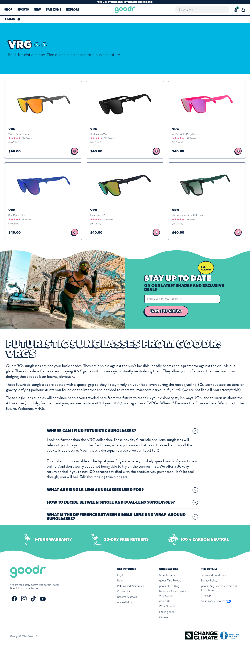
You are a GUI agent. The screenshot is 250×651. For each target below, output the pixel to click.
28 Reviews (190, 219)
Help (120, 580)
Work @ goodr (167, 606)
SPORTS (23, 9)
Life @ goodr (166, 612)
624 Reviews (27, 138)
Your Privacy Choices (213, 601)
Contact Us (123, 591)
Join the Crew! (166, 311)
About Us (164, 601)
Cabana (163, 617)
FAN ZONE (53, 9)
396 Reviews (109, 138)
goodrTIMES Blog (169, 586)
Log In (120, 575)
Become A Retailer (127, 597)
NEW (37, 9)
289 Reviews (191, 138)
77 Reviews (108, 219)
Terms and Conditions (213, 575)
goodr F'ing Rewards (171, 580)
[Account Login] (236, 10)
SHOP (8, 9)
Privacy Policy (209, 580)
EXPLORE (72, 9)
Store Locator (167, 575)
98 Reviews (26, 219)
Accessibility (124, 602)
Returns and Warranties (130, 586)
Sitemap (206, 595)
